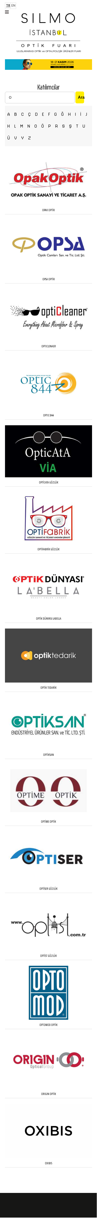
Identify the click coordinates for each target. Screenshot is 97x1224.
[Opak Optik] (48, 204)
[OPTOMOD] (48, 1018)
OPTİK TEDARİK (48, 687)
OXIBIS (48, 1163)
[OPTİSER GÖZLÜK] (48, 882)
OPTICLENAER (48, 346)
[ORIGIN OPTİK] (48, 1088)
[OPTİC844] (48, 409)
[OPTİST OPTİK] (48, 949)
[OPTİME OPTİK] (48, 815)
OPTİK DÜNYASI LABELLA (48, 618)
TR (8, 5)
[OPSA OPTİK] (48, 273)
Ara (81, 97)
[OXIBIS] (48, 1157)
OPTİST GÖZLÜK (48, 955)
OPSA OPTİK (48, 279)
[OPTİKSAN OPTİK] (48, 748)
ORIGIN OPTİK (48, 1093)
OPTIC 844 (48, 415)
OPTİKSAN (48, 754)
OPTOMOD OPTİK (48, 1024)
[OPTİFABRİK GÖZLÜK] (48, 543)
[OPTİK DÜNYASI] (48, 612)
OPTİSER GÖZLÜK (48, 888)
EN (13, 5)
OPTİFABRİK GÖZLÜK (48, 549)
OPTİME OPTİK (48, 821)
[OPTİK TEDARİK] (48, 681)
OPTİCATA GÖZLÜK (48, 482)
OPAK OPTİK (48, 210)
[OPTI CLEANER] (48, 340)
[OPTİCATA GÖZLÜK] (48, 476)
